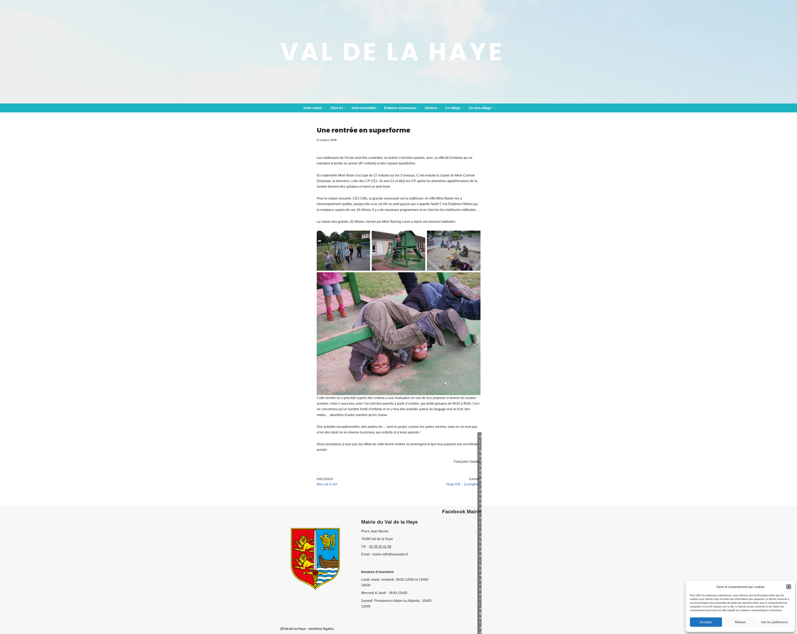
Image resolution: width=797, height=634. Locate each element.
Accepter (706, 622)
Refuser (740, 622)
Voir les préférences (774, 622)
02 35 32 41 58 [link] (380, 546)
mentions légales (321, 628)
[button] (789, 587)
